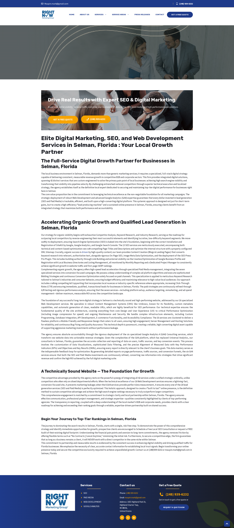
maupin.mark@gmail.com (135, 497)
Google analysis (91, 506)
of (130, 381)
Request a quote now (173, 507)
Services (99, 15)
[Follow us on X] (165, 4)
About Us (84, 15)
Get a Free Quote (179, 15)
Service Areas (119, 15)
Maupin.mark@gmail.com (56, 3)
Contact (159, 15)
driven (85, 252)
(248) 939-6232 (186, 3)
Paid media (89, 497)
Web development (92, 502)
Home (71, 15)
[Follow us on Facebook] (160, 4)
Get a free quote (63, 119)
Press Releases (142, 15)
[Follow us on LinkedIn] (169, 4)
